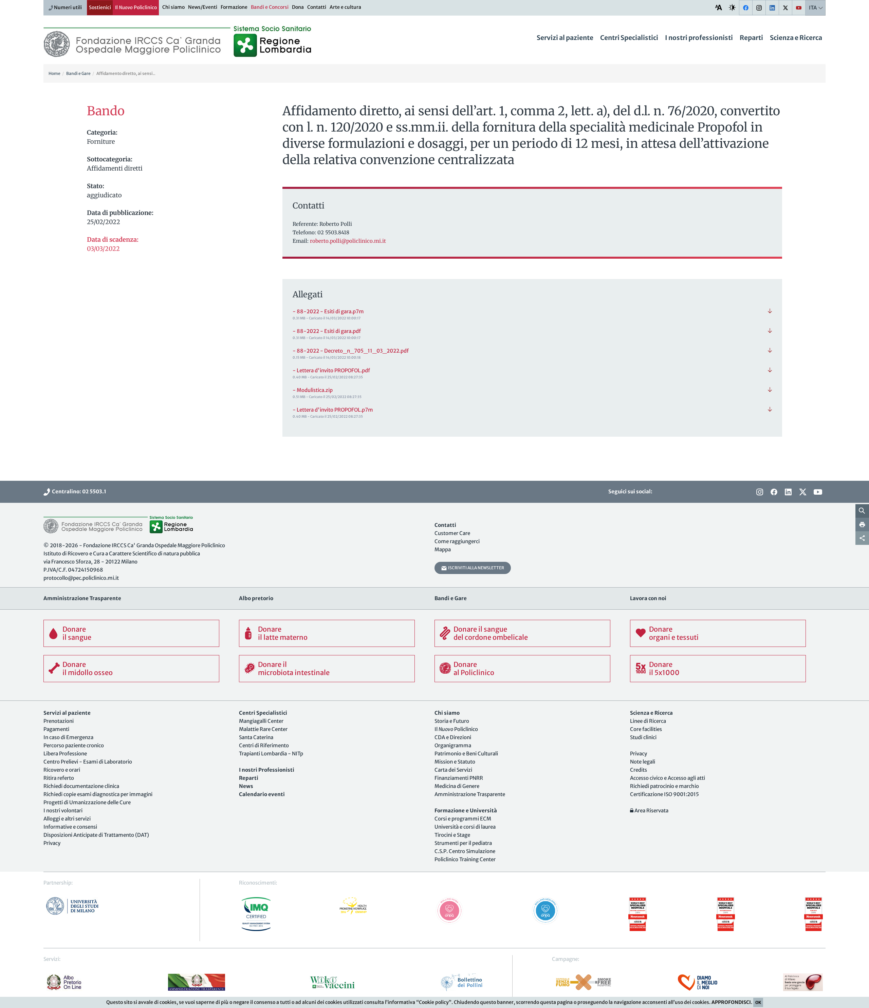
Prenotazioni (58, 721)
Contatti (316, 7)
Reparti (751, 38)
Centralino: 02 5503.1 (78, 491)
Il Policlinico (136, 7)
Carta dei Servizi (453, 770)
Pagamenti (56, 729)
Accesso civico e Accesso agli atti (667, 778)
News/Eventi (202, 7)
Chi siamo (173, 7)
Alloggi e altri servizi (67, 818)
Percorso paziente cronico (73, 745)
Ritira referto (58, 778)
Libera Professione (65, 753)
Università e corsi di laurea (465, 827)
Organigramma (452, 745)
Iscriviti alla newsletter (475, 567)
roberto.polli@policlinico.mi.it (348, 241)
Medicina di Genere (456, 786)
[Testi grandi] (718, 7)
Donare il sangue (76, 633)
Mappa (442, 549)
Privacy (51, 843)
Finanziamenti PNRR (458, 778)
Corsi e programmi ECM (462, 818)
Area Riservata (650, 810)
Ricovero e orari (61, 770)
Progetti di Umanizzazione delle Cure (87, 802)
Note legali (642, 761)
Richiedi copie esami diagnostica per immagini (97, 794)
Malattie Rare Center (263, 729)
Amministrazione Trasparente (469, 794)
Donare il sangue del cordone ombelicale (491, 633)
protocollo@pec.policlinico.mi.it (81, 578)
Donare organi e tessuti (674, 633)
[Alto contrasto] (732, 7)
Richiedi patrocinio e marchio (664, 786)
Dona (298, 7)
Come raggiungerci (457, 541)
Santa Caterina (256, 737)
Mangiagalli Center (261, 721)
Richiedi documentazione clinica (81, 786)
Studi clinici (643, 737)
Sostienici (100, 7)
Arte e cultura (345, 7)
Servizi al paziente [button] (565, 38)
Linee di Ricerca (648, 721)
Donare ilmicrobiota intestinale (294, 668)
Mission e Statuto (454, 761)
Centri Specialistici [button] (629, 38)
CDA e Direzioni (452, 737)
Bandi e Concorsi (270, 7)
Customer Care (452, 533)
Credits (638, 770)
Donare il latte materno (283, 633)
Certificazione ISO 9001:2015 (664, 794)
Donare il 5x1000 (664, 668)
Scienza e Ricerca (796, 38)
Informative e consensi (70, 827)
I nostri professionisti (699, 38)
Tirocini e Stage (452, 835)
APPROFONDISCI (731, 1002)
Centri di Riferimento (264, 745)
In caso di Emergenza (68, 737)
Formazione (234, 7)
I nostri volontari (62, 810)
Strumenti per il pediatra (463, 843)
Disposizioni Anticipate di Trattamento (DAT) (96, 835)
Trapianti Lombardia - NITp (271, 753)
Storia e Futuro (451, 721)
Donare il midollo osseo (87, 668)
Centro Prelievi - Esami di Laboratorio (87, 761)
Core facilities (646, 729)
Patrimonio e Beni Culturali (466, 753)
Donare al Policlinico (474, 668)
